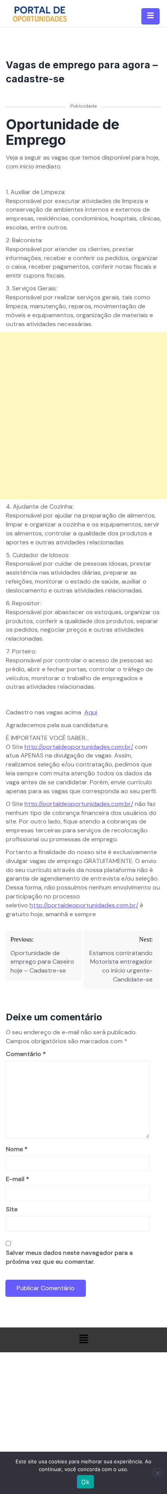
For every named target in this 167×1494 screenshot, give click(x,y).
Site (11, 1209)
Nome (17, 1149)
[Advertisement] (83, 415)
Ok (85, 1482)
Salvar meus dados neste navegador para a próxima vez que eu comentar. (69, 1257)
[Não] (157, 1473)
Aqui (90, 712)
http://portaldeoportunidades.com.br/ (78, 747)
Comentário (26, 1054)
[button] (83, 1339)
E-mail (17, 1179)
